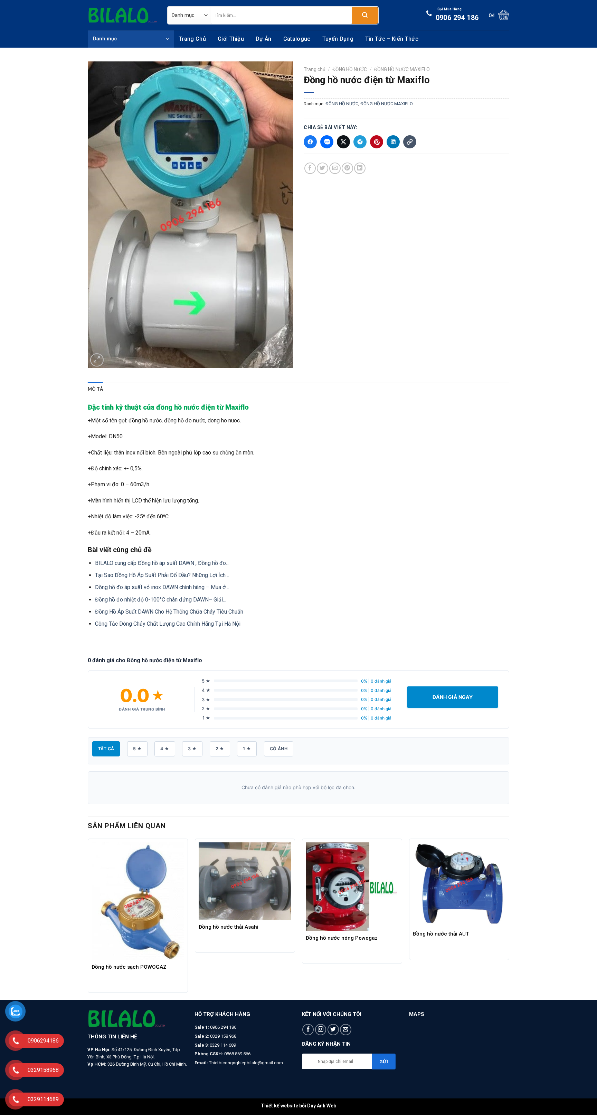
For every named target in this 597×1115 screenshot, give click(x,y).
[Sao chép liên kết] (409, 141)
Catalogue (297, 39)
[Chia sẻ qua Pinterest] (376, 141)
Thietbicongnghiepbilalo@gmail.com (246, 1062)
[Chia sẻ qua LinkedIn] (393, 141)
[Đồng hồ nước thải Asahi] (245, 881)
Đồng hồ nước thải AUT (441, 934)
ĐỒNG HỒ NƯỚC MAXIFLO (402, 69)
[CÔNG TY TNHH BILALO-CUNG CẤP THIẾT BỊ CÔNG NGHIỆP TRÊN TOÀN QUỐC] (122, 15)
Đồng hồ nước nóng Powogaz (342, 938)
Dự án (264, 39)
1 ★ (247, 748)
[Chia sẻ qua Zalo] (326, 141)
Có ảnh (278, 748)
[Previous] (88, 918)
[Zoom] (97, 360)
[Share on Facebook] (310, 168)
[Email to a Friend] (335, 168)
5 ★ (137, 748)
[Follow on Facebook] (308, 1029)
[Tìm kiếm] (365, 15)
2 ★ (220, 748)
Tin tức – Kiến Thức (391, 39)
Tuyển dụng (337, 39)
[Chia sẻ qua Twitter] (343, 141)
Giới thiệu (231, 39)
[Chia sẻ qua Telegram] (360, 141)
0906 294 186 (457, 14)
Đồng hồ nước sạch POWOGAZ (129, 967)
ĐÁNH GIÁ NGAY (453, 697)
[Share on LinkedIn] (360, 168)
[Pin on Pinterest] (347, 168)
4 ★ (164, 748)
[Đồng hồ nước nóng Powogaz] (352, 886)
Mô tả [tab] (95, 389)
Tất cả (106, 748)
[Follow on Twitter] (333, 1029)
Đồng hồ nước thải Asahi (228, 927)
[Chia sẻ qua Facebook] (310, 141)
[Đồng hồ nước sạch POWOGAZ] (138, 901)
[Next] (509, 918)
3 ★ (192, 748)
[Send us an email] (345, 1029)
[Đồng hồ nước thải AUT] (459, 884)
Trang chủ (192, 39)
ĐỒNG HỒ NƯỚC (349, 69)
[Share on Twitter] (322, 168)
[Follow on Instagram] (320, 1029)
